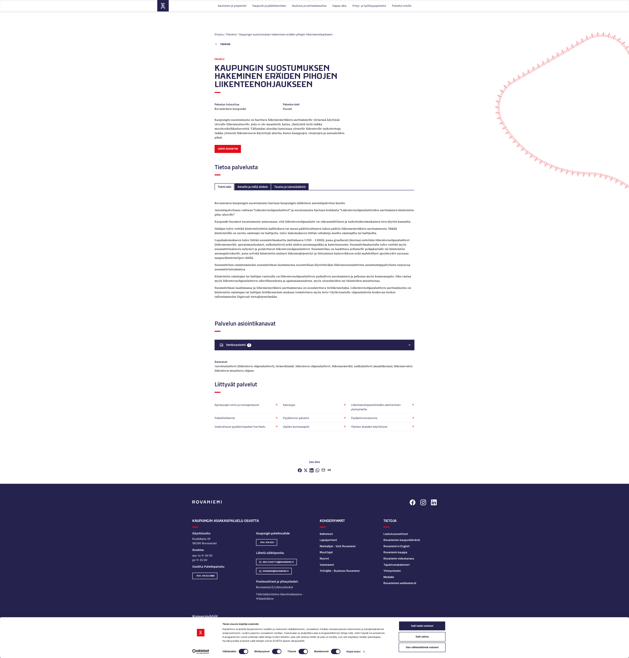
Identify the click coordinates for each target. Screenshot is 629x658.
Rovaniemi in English (396, 546)
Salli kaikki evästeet (422, 625)
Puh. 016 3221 (267, 542)
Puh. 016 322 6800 (205, 575)
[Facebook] (300, 470)
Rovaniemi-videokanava (398, 558)
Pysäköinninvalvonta (364, 418)
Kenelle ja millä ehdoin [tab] (253, 186)
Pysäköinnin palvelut (296, 418)
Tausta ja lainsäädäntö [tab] (290, 186)
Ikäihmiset (326, 534)
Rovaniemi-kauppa (395, 552)
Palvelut (231, 34)
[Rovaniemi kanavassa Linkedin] (434, 502)
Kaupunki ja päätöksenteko (269, 5)
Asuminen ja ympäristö (232, 5)
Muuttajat (326, 552)
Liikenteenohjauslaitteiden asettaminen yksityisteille (376, 407)
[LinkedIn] (312, 470)
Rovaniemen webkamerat (399, 583)
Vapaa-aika (339, 5)
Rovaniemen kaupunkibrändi (401, 540)
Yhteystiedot (392, 570)
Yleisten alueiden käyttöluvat (369, 426)
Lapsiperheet (328, 540)
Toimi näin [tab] (224, 186)
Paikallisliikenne (225, 418)
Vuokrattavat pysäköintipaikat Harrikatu (240, 426)
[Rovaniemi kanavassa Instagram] (423, 502)
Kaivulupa (289, 405)
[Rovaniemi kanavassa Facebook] (412, 502)
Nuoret (324, 558)
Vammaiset (327, 564)
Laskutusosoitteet (395, 534)
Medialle (388, 577)
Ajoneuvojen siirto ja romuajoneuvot (237, 405)
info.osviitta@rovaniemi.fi (276, 562)
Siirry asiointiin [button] (228, 149)
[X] (306, 470)
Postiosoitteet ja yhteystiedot (277, 581)
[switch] (276, 651)
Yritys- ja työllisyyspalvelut (369, 5)
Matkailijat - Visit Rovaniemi (337, 546)
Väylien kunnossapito (296, 426)
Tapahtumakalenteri (396, 564)
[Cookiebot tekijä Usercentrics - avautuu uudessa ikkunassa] (200, 651)
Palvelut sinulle (401, 5)
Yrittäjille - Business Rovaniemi (340, 570)
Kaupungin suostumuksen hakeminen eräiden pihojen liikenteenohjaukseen (286, 34)
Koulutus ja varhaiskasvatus (309, 5)
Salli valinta (422, 636)
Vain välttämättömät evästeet (422, 647)
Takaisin (225, 44)
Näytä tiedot (353, 651)
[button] (329, 470)
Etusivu (219, 34)
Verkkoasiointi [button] (234, 344)
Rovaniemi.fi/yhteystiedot (274, 587)
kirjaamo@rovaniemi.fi (274, 571)
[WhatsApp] (317, 470)
